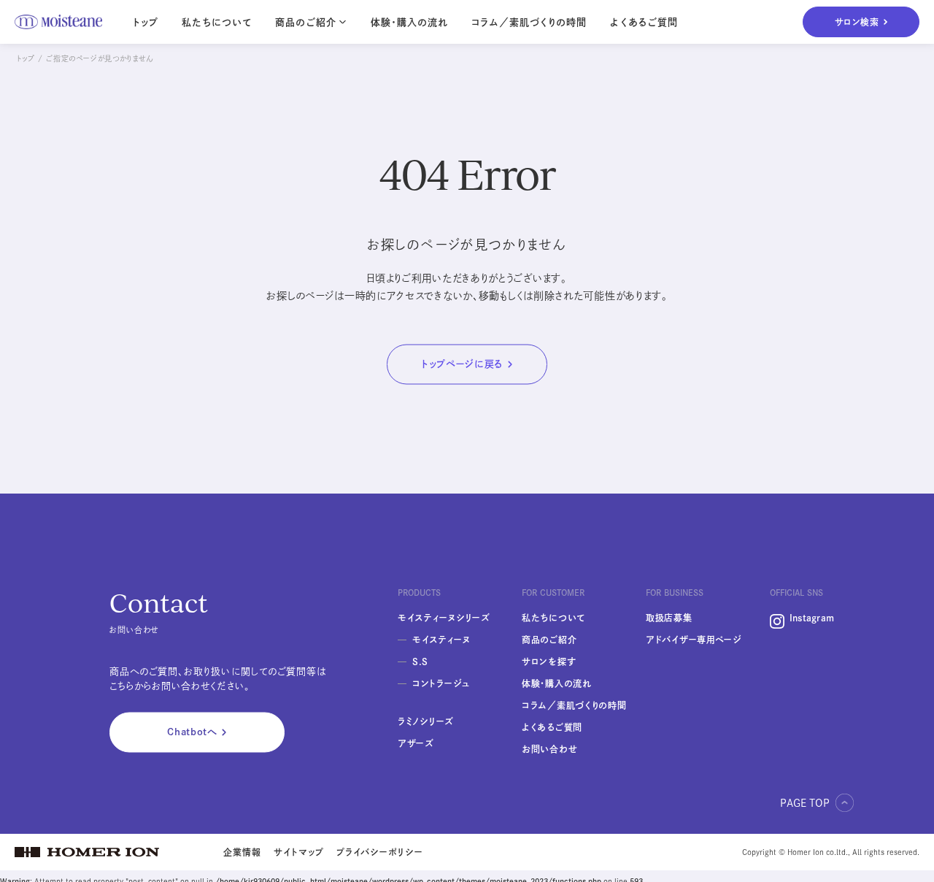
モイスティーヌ (441, 639)
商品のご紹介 (549, 639)
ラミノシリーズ (426, 721)
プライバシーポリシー (380, 852)
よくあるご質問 (643, 22)
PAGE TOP (805, 803)
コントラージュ (441, 683)
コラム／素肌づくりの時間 (529, 22)
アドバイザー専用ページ (694, 639)
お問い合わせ (549, 749)
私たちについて (217, 22)
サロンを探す (549, 661)
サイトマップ (299, 852)
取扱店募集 (669, 617)
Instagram (812, 617)
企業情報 (242, 852)
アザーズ (416, 743)
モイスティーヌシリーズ (444, 617)
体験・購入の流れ (409, 22)
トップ (145, 22)
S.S (420, 661)
